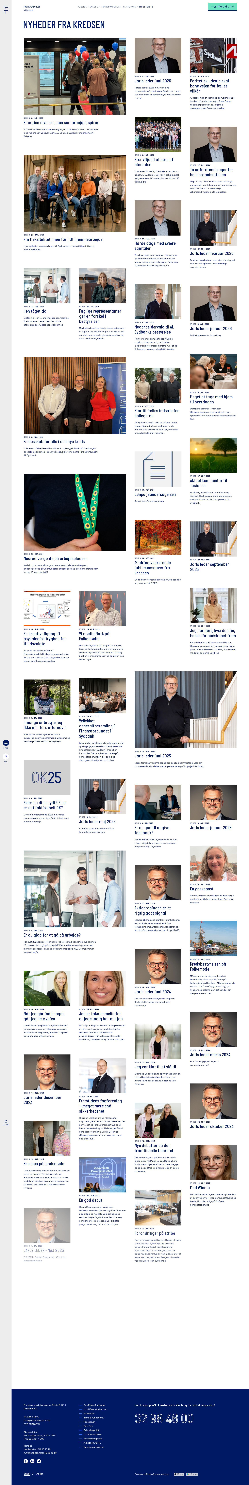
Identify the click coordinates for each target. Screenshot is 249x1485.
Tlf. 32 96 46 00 (31, 1417)
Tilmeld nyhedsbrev (94, 1418)
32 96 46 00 (164, 1418)
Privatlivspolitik (91, 1430)
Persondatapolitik (93, 1439)
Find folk (88, 1426)
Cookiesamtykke (92, 1434)
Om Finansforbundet (94, 1405)
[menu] (6, 745)
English (39, 1474)
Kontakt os (89, 1414)
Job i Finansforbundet (95, 1409)
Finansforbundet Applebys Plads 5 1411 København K (45, 1407)
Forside (82, 7)
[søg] (6, 758)
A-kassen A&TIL (92, 1443)
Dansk (27, 1474)
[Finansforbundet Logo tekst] (32, 7)
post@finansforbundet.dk (37, 1420)
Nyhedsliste (145, 7)
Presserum (89, 1422)
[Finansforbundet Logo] (6, 10)
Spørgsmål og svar (94, 1447)
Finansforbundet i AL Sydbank (118, 7)
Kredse (93, 7)
